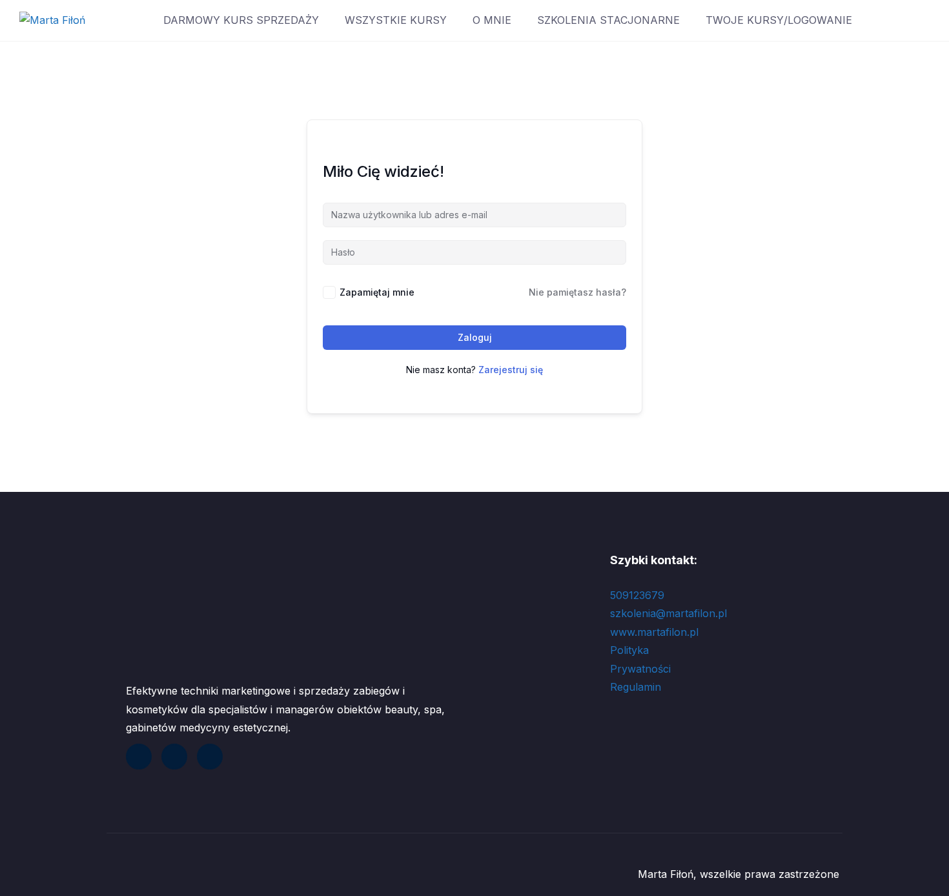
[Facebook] (139, 756)
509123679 (637, 595)
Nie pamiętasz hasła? (577, 292)
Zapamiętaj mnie (377, 292)
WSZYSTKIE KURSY (396, 20)
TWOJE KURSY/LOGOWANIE (779, 20)
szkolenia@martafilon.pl (668, 613)
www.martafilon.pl (654, 632)
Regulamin (637, 686)
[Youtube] (174, 756)
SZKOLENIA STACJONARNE (608, 20)
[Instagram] (210, 756)
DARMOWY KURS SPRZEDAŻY (241, 20)
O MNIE (492, 20)
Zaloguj (475, 337)
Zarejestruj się (510, 369)
